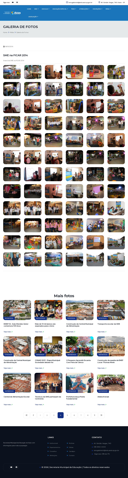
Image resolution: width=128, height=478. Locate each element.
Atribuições (53, 455)
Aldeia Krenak (103, 397)
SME (35, 9)
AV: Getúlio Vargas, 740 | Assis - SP (113, 2)
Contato (72, 455)
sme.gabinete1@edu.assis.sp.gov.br (80, 2)
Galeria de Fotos (22, 32)
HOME (29, 9)
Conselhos (53, 451)
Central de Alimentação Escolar (17, 397)
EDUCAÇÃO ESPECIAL (60, 9)
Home (5, 32)
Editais (71, 447)
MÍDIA (108, 9)
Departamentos (55, 447)
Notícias (71, 443)
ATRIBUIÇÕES (83, 9)
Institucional (54, 443)
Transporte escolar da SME (109, 324)
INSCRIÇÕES (97, 9)
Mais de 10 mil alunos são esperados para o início (45, 325)
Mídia (12, 32)
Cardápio (72, 451)
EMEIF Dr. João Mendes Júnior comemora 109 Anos (16, 325)
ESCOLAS (45, 9)
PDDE (73, 9)
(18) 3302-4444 (100, 447)
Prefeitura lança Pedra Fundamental (75, 398)
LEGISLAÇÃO (32, 17)
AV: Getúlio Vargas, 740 (102, 443)
